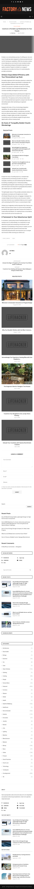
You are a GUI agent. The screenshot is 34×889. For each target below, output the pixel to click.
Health (17, 700)
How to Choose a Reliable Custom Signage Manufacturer (16, 537)
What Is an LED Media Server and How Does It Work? (14, 533)
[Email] (20, 1)
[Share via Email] (25, 244)
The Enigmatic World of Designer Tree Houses (20, 156)
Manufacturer (17, 738)
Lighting (17, 731)
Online (17, 752)
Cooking (17, 676)
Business (17, 658)
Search (3, 504)
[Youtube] (18, 1)
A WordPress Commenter (8, 546)
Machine (17, 735)
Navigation (18, 546)
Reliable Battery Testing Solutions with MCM (21, 855)
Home (4, 21)
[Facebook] (11, 1)
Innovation (17, 717)
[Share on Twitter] (22, 244)
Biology (17, 655)
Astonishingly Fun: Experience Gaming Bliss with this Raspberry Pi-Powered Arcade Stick (21, 149)
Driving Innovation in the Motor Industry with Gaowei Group (21, 865)
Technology (17, 766)
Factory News (17, 683)
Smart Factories (17, 759)
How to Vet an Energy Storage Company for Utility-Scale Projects (21, 603)
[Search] (32, 16)
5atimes (13, 33)
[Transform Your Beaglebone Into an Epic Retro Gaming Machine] (6, 163)
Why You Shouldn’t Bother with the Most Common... (17, 330)
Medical (17, 742)
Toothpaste (17, 770)
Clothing (17, 672)
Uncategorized (17, 773)
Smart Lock (17, 762)
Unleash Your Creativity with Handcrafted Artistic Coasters (19, 169)
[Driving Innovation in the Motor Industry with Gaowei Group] (6, 866)
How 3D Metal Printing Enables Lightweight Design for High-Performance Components (20, 583)
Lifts (17, 728)
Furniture (17, 690)
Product (17, 756)
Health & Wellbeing (17, 703)
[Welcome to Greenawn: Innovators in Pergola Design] (6, 136)
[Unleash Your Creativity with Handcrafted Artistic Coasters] (6, 170)
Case (17, 665)
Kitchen (17, 724)
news (13, 238)
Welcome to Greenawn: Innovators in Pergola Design (21, 135)
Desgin (17, 679)
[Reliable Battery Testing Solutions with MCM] (6, 857)
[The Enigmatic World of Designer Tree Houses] (6, 157)
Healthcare (17, 707)
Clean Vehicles (17, 669)
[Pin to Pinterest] (24, 244)
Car (17, 662)
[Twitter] (13, 1)
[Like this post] (19, 244)
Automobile (17, 651)
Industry (17, 714)
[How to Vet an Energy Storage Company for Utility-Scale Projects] (6, 605)
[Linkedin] (15, 1)
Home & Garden (12, 21)
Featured (17, 686)
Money (17, 745)
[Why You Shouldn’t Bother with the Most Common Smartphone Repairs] (6, 142)
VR (17, 776)
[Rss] (22, 1)
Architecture (17, 648)
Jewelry (17, 721)
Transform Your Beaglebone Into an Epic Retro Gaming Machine (21, 162)
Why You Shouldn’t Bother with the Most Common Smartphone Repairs (21, 141)
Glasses (17, 693)
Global (17, 696)
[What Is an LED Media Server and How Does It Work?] (6, 615)
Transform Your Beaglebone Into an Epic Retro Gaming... (17, 414)
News (17, 749)
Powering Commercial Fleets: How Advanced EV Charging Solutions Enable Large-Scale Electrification (21, 875)
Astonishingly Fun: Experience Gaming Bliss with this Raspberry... (17, 358)
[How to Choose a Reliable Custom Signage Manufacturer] (6, 624)
